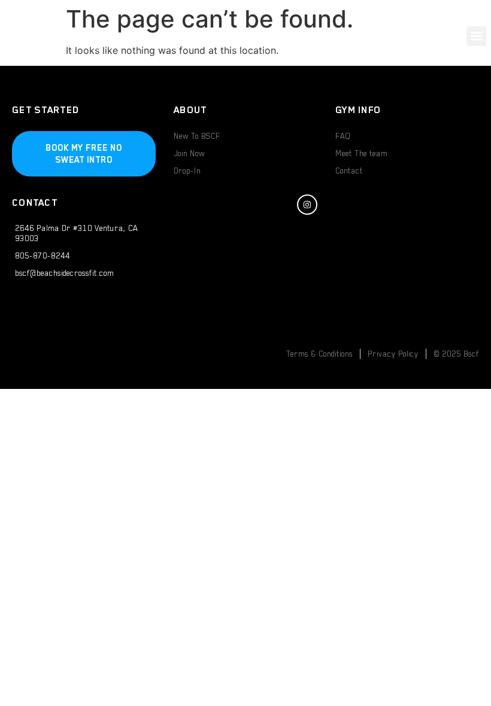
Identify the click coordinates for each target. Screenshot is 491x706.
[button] (476, 36)
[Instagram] (307, 204)
